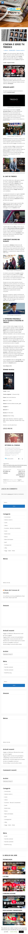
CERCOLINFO (14, 13)
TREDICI (5, 483)
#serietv (9, 481)
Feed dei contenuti (8, 667)
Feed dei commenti (8, 670)
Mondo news (7, 533)
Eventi (5, 531)
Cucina (5, 522)
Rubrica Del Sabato (8, 539)
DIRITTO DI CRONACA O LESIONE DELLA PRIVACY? (20, 473)
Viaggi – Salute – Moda (9, 550)
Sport (5, 542)
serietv (22, 481)
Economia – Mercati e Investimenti (12, 528)
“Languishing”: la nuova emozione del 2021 (13, 639)
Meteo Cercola (6, 582)
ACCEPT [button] (21, 931)
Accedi (5, 664)
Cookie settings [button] (13, 931)
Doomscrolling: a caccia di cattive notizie (12, 644)
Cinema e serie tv (20, 50)
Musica (5, 536)
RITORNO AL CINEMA (7, 471)
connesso (9, 494)
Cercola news (7, 517)
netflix (18, 481)
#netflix (5, 481)
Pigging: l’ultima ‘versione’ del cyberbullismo (13, 637)
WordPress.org (7, 672)
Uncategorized (7, 545)
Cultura (6, 525)
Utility (5, 548)
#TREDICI (14, 481)
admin (6, 50)
